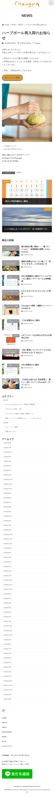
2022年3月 (7, 667)
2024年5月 (7, 557)
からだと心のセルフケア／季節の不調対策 (20, 404)
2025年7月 (7, 502)
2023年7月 (7, 599)
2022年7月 (7, 649)
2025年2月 (7, 525)
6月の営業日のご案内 (30, 365)
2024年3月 (7, 566)
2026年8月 (7, 443)
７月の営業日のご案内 (30, 320)
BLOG (6, 400)
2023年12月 (8, 580)
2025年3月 (7, 521)
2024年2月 (7, 571)
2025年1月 (7, 530)
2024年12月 (8, 534)
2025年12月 (8, 480)
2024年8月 (7, 548)
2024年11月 (8, 539)
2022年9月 (7, 640)
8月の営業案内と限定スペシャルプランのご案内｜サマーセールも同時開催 (36, 278)
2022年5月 (7, 658)
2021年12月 (8, 681)
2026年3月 (7, 466)
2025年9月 (7, 493)
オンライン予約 (12, 78)
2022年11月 (8, 631)
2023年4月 (7, 612)
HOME (4, 718)
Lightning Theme (28, 789)
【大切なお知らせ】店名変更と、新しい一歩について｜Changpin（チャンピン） (36, 382)
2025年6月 (7, 507)
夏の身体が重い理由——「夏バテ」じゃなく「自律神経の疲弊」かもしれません (36, 249)
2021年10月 (8, 690)
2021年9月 (7, 695)
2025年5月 (7, 512)
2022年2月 (7, 672)
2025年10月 (8, 489)
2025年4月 (7, 516)
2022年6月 (7, 653)
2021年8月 (7, 699)
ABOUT (4, 723)
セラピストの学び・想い (14, 409)
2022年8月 (7, 644)
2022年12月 (8, 626)
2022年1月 (7, 676)
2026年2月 (7, 471)
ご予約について (10, 146)
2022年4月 (7, 663)
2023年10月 (8, 589)
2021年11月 (8, 685)
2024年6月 (7, 553)
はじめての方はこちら (13, 149)
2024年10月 (8, 544)
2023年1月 (7, 621)
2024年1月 (7, 576)
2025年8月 (7, 498)
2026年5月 (7, 457)
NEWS (18, 172)
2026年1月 (7, 475)
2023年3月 (7, 617)
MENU (4, 727)
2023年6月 (7, 603)
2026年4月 (7, 461)
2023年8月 (7, 594)
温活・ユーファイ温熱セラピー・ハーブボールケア (23, 418)
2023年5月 (7, 608)
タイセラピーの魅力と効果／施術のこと (19, 414)
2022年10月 (8, 635)
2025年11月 (8, 484)
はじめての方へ (7, 746)
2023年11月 (8, 585)
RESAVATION (7, 732)
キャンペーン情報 (11, 427)
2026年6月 (7, 452)
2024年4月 (7, 562)
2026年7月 (7, 448)
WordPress (15, 789)
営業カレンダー (10, 432)
